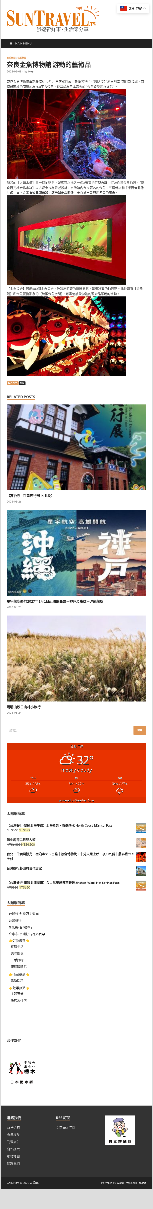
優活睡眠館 (19, 967)
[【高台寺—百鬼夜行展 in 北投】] (76, 491)
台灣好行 (15, 920)
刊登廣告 (13, 1142)
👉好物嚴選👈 (19, 941)
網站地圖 (13, 1156)
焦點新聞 (22, 57)
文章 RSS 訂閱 (65, 1127)
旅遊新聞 (11, 57)
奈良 (22, 383)
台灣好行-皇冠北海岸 (24, 914)
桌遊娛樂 (17, 980)
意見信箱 (13, 1127)
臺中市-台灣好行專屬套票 (27, 934)
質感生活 (17, 946)
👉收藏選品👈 (19, 974)
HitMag (141, 1182)
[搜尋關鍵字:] (76, 730)
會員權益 (13, 1135)
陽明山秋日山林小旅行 (24, 707)
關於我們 (13, 1163)
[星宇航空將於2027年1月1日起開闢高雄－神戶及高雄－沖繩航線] (76, 597)
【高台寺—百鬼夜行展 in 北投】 (30, 496)
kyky (30, 71)
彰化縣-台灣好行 (20, 927)
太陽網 (34, 1182)
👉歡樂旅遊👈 (19, 988)
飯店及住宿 (19, 1000)
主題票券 (17, 994)
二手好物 (17, 960)
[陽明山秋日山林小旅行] (76, 702)
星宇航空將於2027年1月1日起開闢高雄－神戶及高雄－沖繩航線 (55, 601)
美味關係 (17, 953)
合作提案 (13, 1149)
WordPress (123, 1182)
